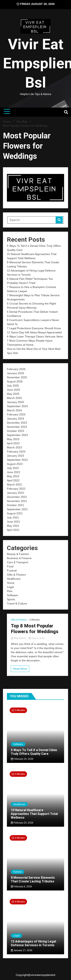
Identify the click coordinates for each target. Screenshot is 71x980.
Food (10, 566)
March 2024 (14, 410)
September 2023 (17, 435)
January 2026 (15, 373)
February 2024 (16, 414)
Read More (20, 668)
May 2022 (13, 476)
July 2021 (13, 517)
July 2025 (13, 385)
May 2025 (13, 393)
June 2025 (13, 389)
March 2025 (14, 397)
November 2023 (17, 426)
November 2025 (17, 377)
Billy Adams (20, 638)
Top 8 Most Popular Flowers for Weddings (34, 628)
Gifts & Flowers (16, 574)
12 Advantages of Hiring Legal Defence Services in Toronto (33, 943)
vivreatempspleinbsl (43, 974)
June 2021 (13, 521)
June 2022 (13, 472)
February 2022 (16, 488)
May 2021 (13, 525)
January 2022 (15, 492)
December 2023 (17, 422)
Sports (11, 599)
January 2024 (15, 418)
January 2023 (15, 455)
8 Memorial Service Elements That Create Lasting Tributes (33, 879)
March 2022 (14, 484)
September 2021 (17, 509)
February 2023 (16, 451)
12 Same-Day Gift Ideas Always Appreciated (34, 332)
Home (10, 582)
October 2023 (15, 430)
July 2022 (13, 468)
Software (12, 595)
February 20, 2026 (23, 822)
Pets (9, 591)
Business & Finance (19, 558)
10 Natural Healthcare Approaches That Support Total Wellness (34, 813)
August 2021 (15, 513)
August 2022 (15, 463)
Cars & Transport (17, 562)
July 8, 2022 (38, 638)
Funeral (12, 570)
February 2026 (16, 369)
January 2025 (15, 402)
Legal (10, 587)
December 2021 (17, 496)
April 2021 (13, 529)
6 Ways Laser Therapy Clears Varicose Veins (35, 336)
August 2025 (15, 381)
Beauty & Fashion (18, 554)
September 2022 (17, 459)
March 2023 (14, 447)
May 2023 (13, 439)
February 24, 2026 (23, 759)
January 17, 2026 (22, 950)
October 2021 (15, 505)
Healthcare (14, 578)
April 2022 (13, 480)
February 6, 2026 (22, 886)
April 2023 (13, 443)
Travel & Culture (17, 603)
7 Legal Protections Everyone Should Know (34, 328)
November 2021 (17, 501)
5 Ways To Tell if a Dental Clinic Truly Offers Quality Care (34, 752)
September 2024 (17, 406)
